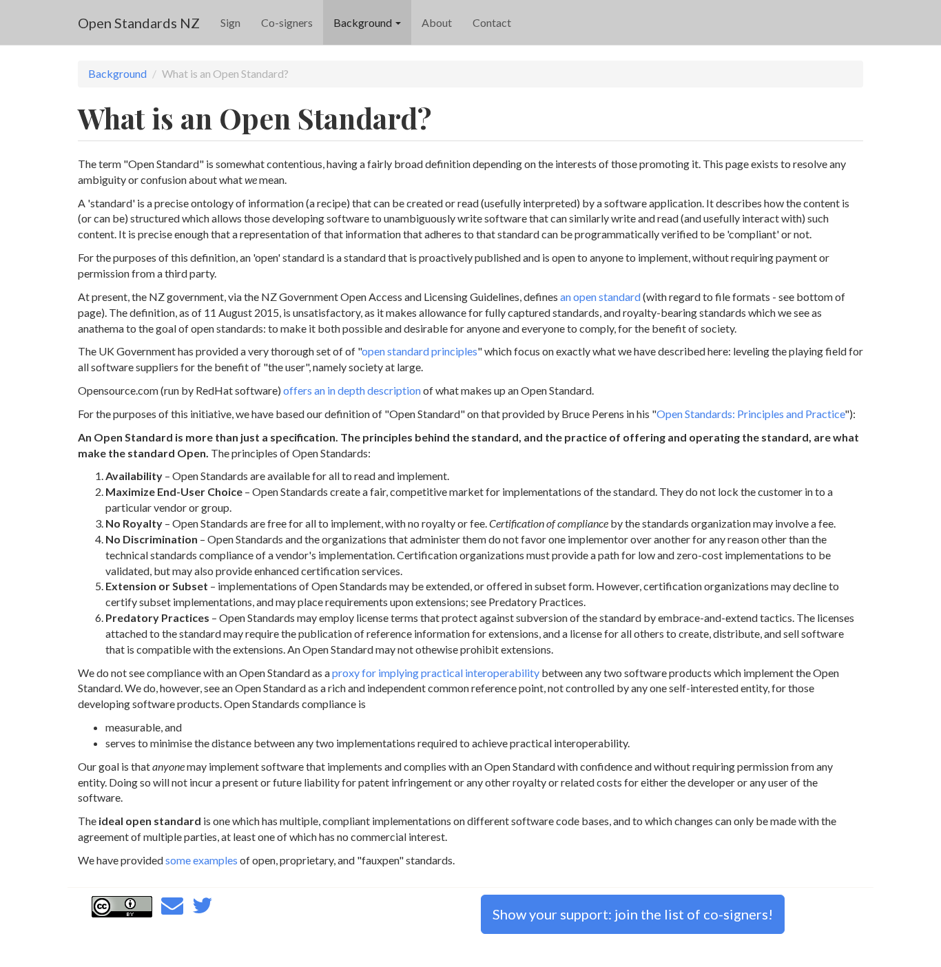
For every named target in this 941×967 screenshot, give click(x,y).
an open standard (600, 296)
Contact (492, 22)
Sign (230, 22)
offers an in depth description (352, 390)
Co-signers (287, 22)
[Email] (172, 908)
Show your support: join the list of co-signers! (633, 914)
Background (363, 22)
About (437, 22)
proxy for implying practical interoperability (435, 672)
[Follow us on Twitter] (202, 908)
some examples (201, 859)
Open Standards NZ (139, 22)
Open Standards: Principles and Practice (750, 413)
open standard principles (419, 350)
